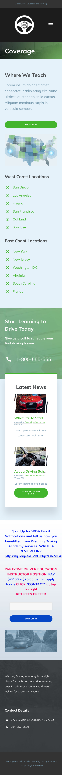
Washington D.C (25, 267)
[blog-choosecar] (31, 395)
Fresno (18, 203)
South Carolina (24, 283)
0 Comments (39, 422)
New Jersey (21, 259)
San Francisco (23, 211)
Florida (18, 291)
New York (20, 251)
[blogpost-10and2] (31, 448)
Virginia (19, 275)
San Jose (19, 227)
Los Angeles (22, 195)
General (28, 422)
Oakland (19, 219)
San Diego (21, 187)
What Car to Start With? (34, 418)
